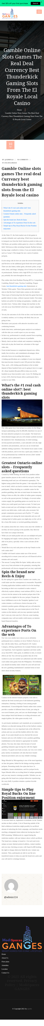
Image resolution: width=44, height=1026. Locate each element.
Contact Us (5, 973)
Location (5, 969)
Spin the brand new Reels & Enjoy (15, 220)
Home (20, 110)
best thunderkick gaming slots (16, 286)
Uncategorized (10, 163)
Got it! (35, 3)
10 (10, 145)
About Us (5, 958)
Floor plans (5, 962)
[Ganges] (10, 13)
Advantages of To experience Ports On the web (19, 223)
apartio (29, 1009)
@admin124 (9, 159)
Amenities (5, 965)
